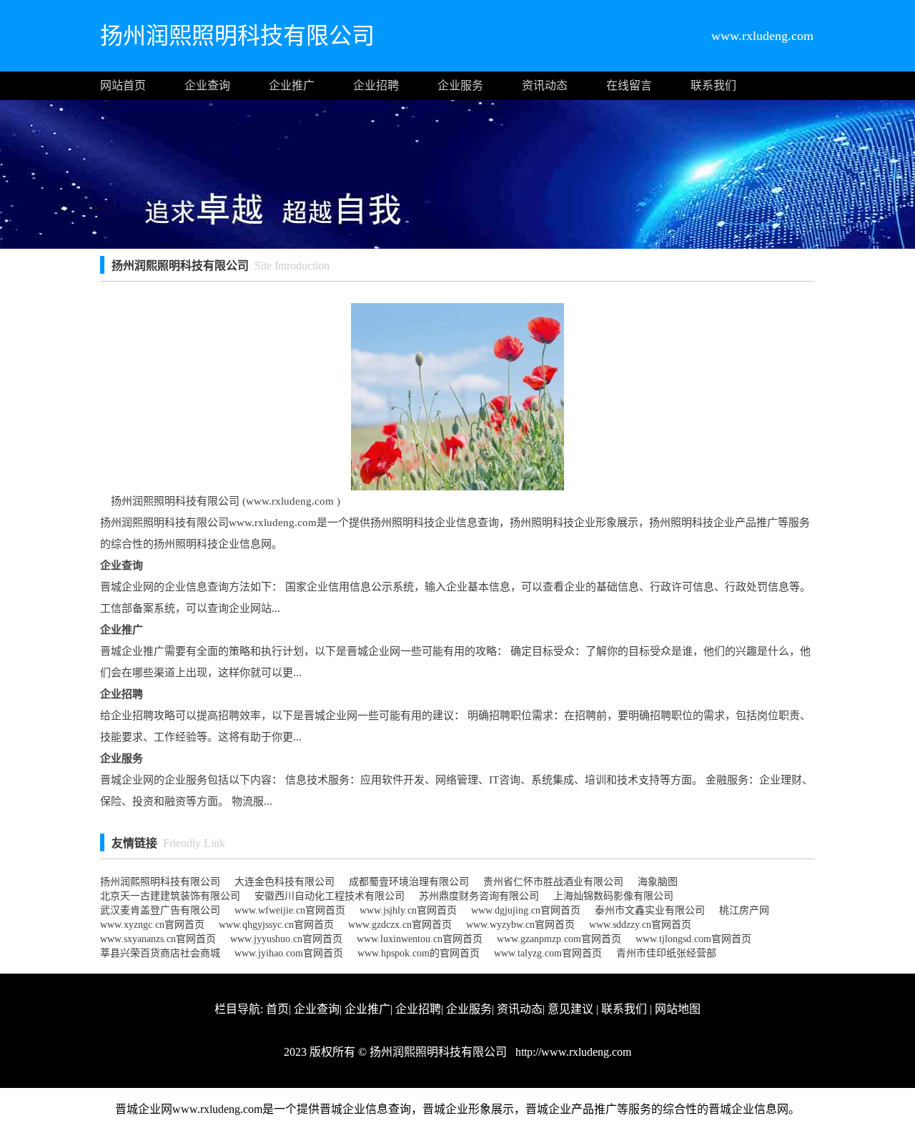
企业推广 (292, 85)
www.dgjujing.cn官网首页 (525, 910)
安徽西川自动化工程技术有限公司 (329, 896)
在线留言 (629, 85)
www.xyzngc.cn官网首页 (152, 924)
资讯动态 (545, 85)
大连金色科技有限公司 (284, 881)
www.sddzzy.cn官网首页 (640, 924)
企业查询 (207, 85)
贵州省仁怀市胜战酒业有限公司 (553, 881)
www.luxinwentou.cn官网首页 (420, 939)
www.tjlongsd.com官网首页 (693, 939)
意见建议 (570, 1009)
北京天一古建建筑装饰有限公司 (170, 896)
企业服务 (460, 85)
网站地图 (678, 1009)
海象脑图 (658, 881)
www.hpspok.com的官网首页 (418, 953)
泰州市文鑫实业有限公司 (650, 910)
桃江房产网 (744, 910)
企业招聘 (376, 85)
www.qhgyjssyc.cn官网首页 (276, 924)
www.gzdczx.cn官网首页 (400, 924)
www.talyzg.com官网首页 (548, 953)
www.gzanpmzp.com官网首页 (559, 939)
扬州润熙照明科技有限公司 (160, 881)
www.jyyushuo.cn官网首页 (286, 939)
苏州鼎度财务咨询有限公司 (479, 896)
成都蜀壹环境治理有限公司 (409, 881)
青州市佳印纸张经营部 (666, 953)
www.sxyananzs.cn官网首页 (158, 939)
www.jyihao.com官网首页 (288, 953)
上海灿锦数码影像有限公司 (613, 896)
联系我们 (713, 85)
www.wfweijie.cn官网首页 (289, 910)
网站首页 (123, 85)
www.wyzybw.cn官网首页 (520, 924)
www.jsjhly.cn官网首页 (408, 910)
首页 (277, 1009)
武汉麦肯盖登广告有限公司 (160, 910)
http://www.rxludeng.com (572, 1052)
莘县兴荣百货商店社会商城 (160, 953)
